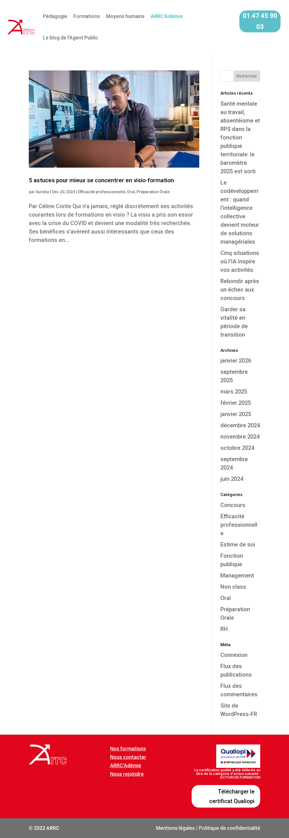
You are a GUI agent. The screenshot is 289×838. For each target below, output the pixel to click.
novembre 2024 (240, 436)
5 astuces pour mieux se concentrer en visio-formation (101, 180)
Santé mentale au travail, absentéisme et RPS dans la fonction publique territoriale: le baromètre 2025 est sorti (240, 137)
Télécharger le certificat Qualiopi (232, 796)
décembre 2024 (240, 425)
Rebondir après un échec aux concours (239, 289)
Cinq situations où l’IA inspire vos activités (239, 261)
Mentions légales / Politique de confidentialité (208, 828)
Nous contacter (128, 757)
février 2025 (235, 402)
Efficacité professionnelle (101, 192)
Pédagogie (55, 16)
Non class (233, 586)
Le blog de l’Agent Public (70, 38)
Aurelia (42, 192)
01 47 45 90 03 (260, 21)
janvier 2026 (235, 360)
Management (237, 575)
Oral (131, 192)
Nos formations (128, 749)
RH (224, 629)
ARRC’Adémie (125, 765)
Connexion (234, 655)
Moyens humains (125, 16)
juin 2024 (231, 478)
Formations (86, 16)
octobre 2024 (237, 447)
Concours (232, 505)
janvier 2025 (235, 414)
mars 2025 (233, 391)
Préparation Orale (153, 192)
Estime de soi (237, 544)
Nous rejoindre (127, 774)
